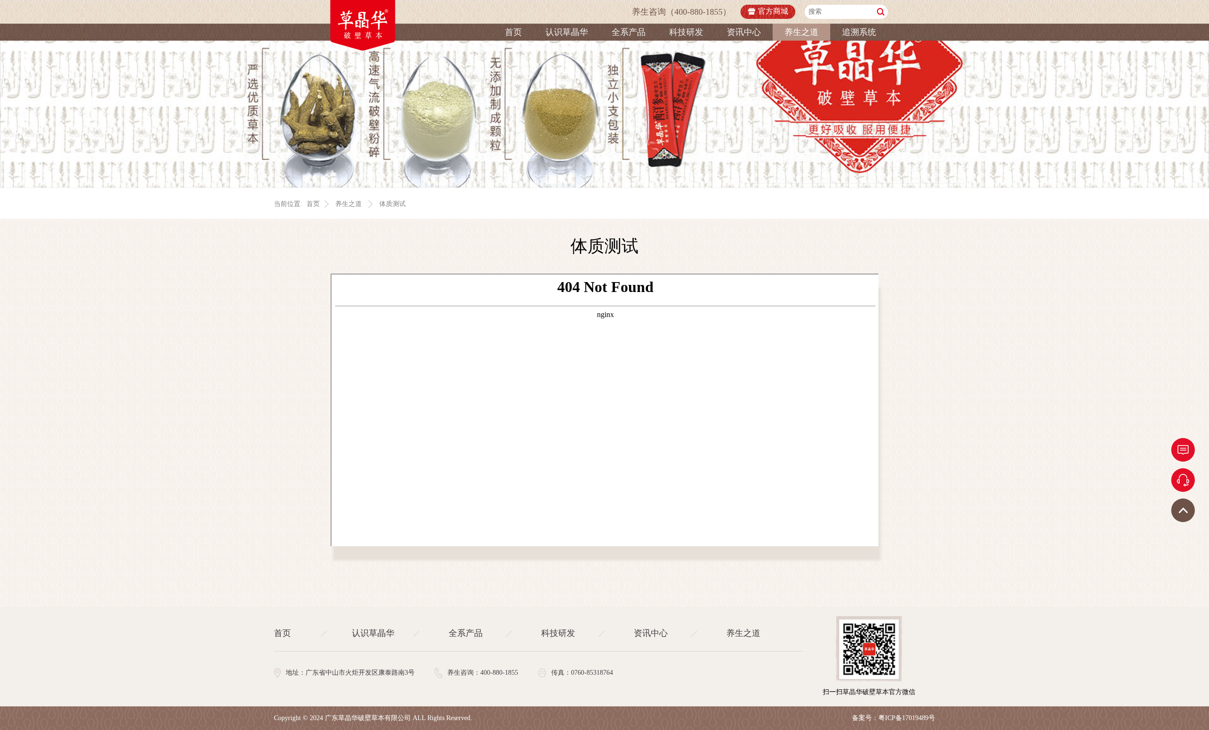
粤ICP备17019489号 (906, 717)
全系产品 (629, 32)
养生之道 (801, 32)
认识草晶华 (566, 32)
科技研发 (686, 32)
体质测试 (392, 203)
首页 (513, 32)
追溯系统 (859, 32)
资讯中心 (744, 32)
